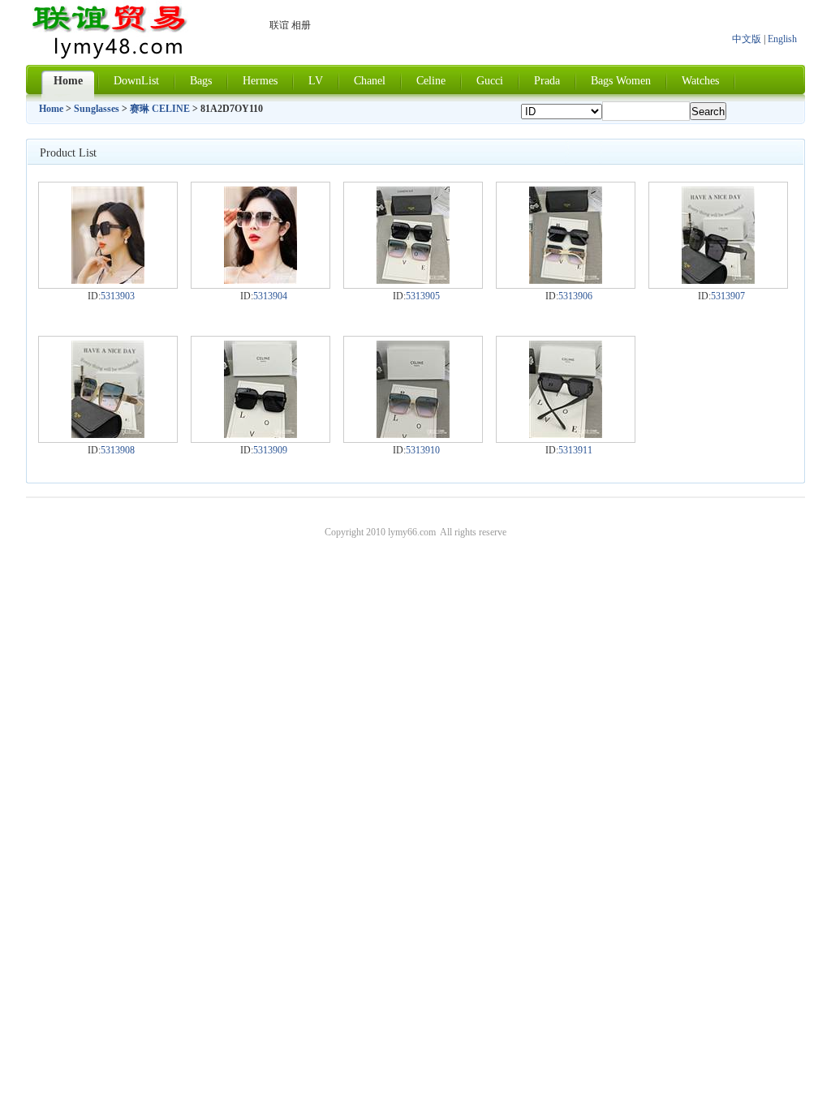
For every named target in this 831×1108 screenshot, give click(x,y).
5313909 (270, 450)
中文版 (746, 39)
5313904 (270, 296)
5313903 (118, 296)
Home (51, 108)
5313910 (423, 450)
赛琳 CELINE (160, 108)
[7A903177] (413, 434)
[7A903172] (413, 280)
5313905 (423, 296)
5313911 (575, 450)
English (782, 39)
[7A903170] (107, 280)
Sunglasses (96, 108)
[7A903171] (260, 280)
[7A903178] (565, 434)
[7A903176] (260, 434)
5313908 (118, 450)
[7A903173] (565, 280)
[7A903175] (107, 434)
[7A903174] (718, 280)
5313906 (575, 296)
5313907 (728, 296)
